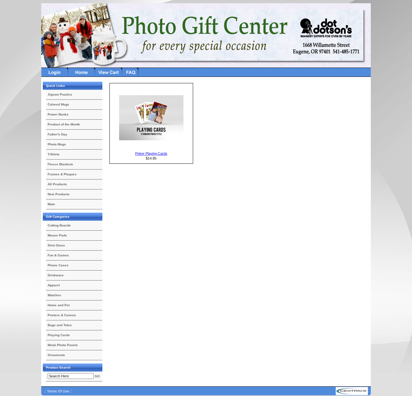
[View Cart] (108, 76)
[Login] (54, 76)
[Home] (81, 76)
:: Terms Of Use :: (58, 391)
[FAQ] (130, 76)
